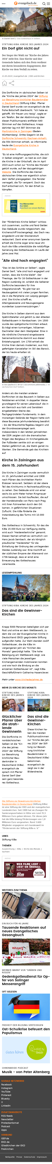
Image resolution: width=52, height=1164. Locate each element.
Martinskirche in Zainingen (17, 131)
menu (3, 3)
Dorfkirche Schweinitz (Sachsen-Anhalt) (24, 138)
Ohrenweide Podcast (15, 1068)
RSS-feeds (7, 1116)
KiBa (19, 849)
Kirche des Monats (32, 849)
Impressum (42, 1157)
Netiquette (10, 1157)
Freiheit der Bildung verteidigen (22, 1025)
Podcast (5, 1126)
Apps (4, 1130)
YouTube (5, 1091)
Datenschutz (29, 1157)
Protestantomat (10, 1123)
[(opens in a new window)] (25, 206)
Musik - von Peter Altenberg (26, 1072)
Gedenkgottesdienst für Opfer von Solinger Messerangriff (26, 980)
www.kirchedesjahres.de (29, 679)
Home (4, 83)
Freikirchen (7, 1149)
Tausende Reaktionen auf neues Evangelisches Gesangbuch (24, 931)
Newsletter (7, 1119)
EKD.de (5, 1142)
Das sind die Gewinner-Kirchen (38, 720)
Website (6, 172)
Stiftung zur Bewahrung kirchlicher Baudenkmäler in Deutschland (25, 99)
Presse (19, 1157)
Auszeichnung (8, 849)
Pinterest (6, 1095)
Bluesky (5, 1098)
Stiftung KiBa (9, 839)
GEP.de (5, 1138)
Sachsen (6, 852)
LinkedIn (5, 1105)
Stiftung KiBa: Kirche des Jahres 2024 (25, 605)
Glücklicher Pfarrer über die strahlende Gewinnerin (12, 724)
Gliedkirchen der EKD (13, 1145)
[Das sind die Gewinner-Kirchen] (26, 588)
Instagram (7, 1088)
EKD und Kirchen (36, 76)
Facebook (6, 1084)
